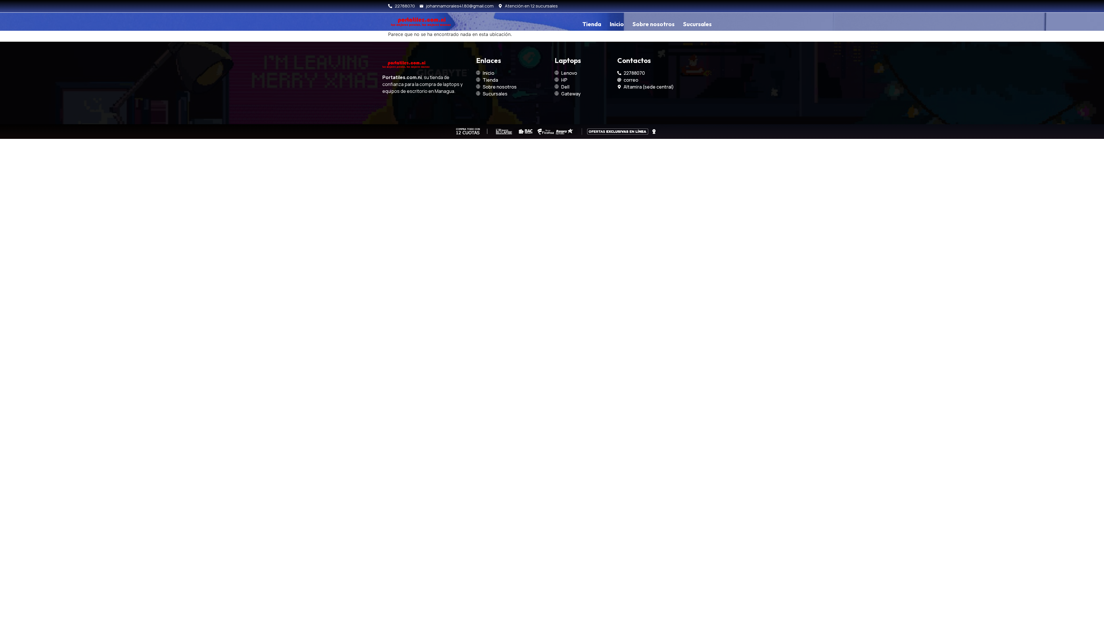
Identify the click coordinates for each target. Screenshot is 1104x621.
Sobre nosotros (653, 24)
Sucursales (697, 24)
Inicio (617, 24)
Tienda (591, 24)
